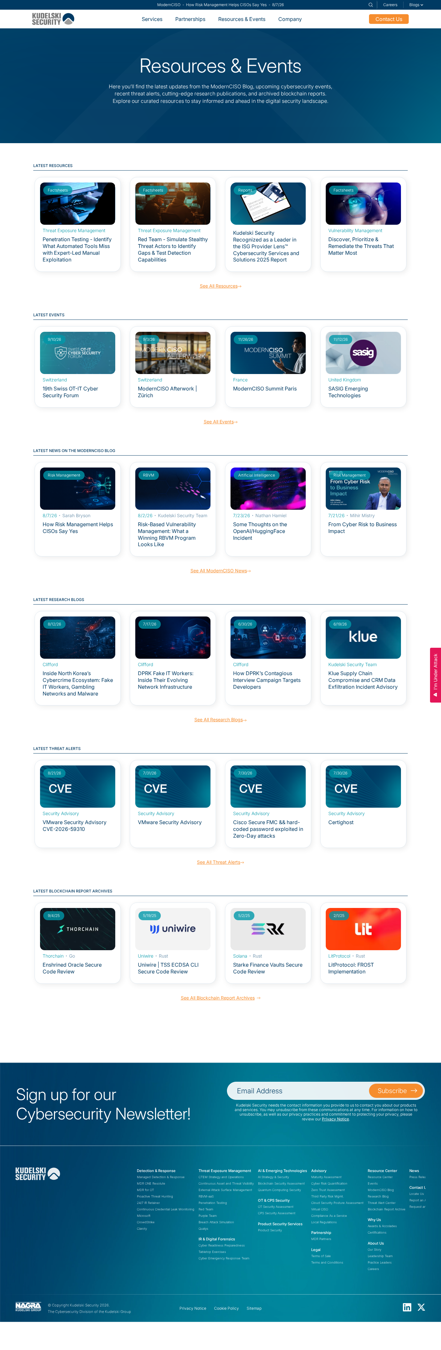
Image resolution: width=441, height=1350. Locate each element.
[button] (416, 5)
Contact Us (388, 19)
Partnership (321, 1232)
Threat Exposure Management (225, 1170)
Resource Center (382, 1170)
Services (152, 19)
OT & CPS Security (274, 1200)
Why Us (374, 1219)
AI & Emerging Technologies (282, 1170)
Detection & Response (156, 1170)
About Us (376, 1243)
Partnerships (190, 19)
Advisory (318, 1170)
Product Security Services (280, 1224)
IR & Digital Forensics (217, 1239)
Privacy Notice (335, 1119)
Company (290, 19)
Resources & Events (241, 19)
